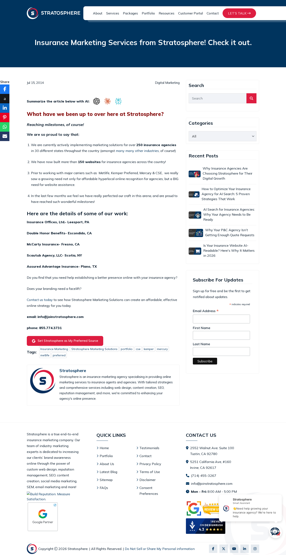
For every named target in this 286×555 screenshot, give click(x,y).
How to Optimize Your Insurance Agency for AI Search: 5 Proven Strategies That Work (226, 194)
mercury (162, 349)
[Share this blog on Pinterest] (4, 117)
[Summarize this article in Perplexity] (118, 101)
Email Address (206, 311)
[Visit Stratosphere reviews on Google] (205, 508)
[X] (223, 549)
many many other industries (137, 151)
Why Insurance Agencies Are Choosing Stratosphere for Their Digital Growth (227, 173)
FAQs (104, 488)
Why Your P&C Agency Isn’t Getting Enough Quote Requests (229, 232)
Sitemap (106, 480)
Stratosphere (72, 370)
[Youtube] (234, 549)
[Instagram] (255, 549)
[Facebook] (213, 549)
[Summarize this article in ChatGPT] (96, 101)
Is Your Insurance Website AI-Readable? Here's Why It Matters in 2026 (229, 250)
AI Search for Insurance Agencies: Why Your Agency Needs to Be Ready (229, 214)
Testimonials (149, 448)
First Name (201, 328)
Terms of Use (149, 472)
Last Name (201, 344)
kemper (149, 349)
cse (138, 349)
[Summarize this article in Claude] (107, 101)
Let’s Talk (237, 13)
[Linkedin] (244, 549)
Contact (213, 13)
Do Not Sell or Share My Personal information (160, 549)
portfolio (127, 349)
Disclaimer (147, 480)
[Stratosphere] (53, 13)
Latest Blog (108, 472)
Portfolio (148, 13)
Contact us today (40, 300)
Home (104, 448)
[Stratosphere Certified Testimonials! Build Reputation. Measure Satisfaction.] (53, 496)
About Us (107, 464)
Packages (130, 13)
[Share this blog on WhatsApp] (4, 127)
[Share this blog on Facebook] (4, 89)
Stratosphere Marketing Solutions (94, 349)
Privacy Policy (150, 464)
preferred (59, 355)
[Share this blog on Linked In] (4, 108)
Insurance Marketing (54, 349)
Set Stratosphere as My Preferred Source (68, 341)
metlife (44, 355)
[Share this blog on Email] (4, 136)
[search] (251, 98)
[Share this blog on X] (4, 98)
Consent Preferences (148, 491)
